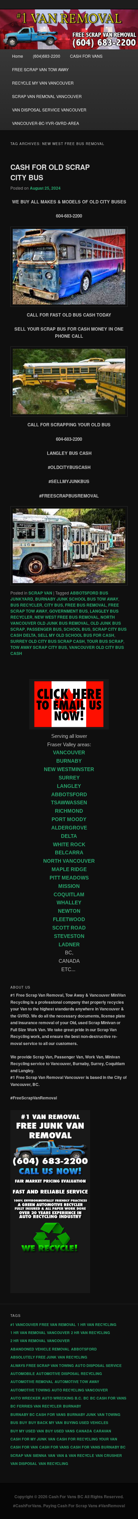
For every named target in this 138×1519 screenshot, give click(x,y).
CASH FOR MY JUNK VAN (32, 1438)
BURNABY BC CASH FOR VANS (38, 1414)
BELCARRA (69, 852)
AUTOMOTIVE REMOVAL (31, 1381)
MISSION (69, 886)
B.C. (78, 1398)
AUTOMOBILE (22, 1373)
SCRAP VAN (40, 593)
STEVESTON (69, 936)
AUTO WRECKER (25, 1398)
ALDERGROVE (69, 827)
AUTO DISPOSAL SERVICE (98, 1365)
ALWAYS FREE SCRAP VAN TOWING (42, 1365)
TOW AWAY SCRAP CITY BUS (38, 647)
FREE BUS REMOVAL (85, 605)
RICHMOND (69, 811)
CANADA (84, 1430)
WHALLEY (69, 902)
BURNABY (69, 761)
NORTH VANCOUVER (69, 861)
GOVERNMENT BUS (68, 611)
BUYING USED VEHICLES (86, 1422)
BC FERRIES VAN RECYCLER (36, 1406)
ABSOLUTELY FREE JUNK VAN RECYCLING (48, 1357)
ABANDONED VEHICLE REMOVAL (40, 1348)
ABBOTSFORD (69, 794)
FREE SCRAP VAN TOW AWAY (40, 69)
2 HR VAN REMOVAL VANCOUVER (40, 1340)
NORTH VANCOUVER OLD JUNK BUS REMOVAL (62, 620)
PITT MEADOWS (69, 878)
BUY (23, 1422)
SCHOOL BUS (77, 629)
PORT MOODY (69, 819)
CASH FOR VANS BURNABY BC (98, 1447)
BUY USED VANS (60, 1430)
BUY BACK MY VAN (45, 1422)
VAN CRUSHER (108, 1455)
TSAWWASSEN (69, 802)
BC (86, 1398)
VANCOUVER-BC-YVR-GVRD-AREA (45, 123)
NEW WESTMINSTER (69, 769)
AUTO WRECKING (57, 1398)
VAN (51, 1455)
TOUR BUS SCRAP (105, 641)
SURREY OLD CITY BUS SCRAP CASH (47, 641)
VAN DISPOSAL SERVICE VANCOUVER (49, 109)
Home (17, 56)
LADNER (69, 944)
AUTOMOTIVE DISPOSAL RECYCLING (69, 1373)
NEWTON (69, 911)
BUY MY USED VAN (27, 1430)
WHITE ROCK (69, 844)
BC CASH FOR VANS (108, 1398)
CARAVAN (102, 1430)
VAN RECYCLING (53, 1463)
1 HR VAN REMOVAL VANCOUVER (40, 1332)
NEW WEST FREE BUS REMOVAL (66, 617)
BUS (14, 1422)
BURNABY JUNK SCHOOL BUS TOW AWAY (76, 599)
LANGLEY (69, 786)
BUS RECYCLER (26, 605)
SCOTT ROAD (69, 928)
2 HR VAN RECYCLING (90, 1332)
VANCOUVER (69, 752)
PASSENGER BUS (44, 629)
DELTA (69, 836)
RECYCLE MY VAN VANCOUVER (43, 83)
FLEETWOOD (69, 919)
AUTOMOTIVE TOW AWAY (77, 1381)
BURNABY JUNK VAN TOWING (93, 1414)
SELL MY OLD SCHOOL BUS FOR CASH (76, 635)
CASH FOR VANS (86, 56)
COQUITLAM (69, 894)
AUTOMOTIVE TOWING (30, 1389)
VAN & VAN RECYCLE (75, 1455)
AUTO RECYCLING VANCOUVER (80, 1389)
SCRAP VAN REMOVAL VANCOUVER (47, 96)
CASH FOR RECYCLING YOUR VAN (87, 1438)
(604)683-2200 (46, 56)
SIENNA (40, 1455)
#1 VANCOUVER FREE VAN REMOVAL (43, 1324)
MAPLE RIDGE (69, 869)
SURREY (69, 777)
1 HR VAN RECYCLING (96, 1324)
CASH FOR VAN (24, 1447)
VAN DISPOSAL (23, 1463)
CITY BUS (53, 605)
